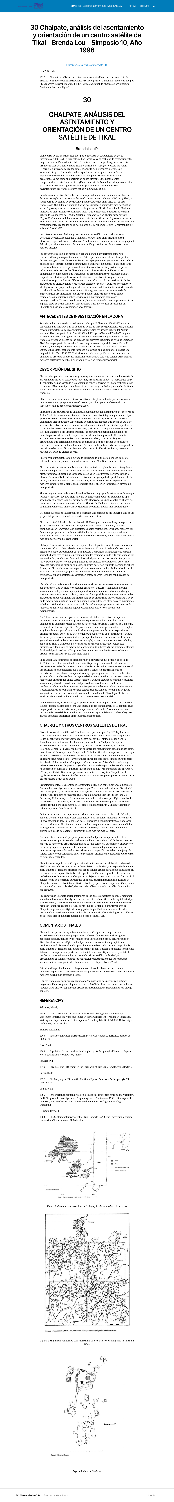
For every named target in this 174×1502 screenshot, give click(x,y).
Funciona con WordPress (56, 1495)
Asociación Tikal (32, 1495)
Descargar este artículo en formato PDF (87, 65)
